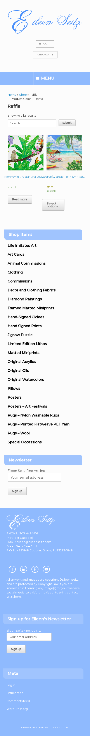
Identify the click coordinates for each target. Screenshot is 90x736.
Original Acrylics (22, 362)
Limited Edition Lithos (27, 344)
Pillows (14, 388)
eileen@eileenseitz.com (33, 542)
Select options (52, 205)
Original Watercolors (26, 379)
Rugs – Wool (19, 433)
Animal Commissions (27, 263)
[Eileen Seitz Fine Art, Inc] (45, 22)
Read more (19, 199)
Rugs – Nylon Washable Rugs (33, 415)
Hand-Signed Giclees (26, 317)
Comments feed (18, 701)
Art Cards (16, 254)
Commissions (20, 281)
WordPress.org (17, 709)
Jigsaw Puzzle (20, 335)
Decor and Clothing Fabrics (32, 290)
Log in (11, 685)
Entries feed (15, 693)
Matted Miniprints (24, 353)
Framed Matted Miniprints (31, 308)
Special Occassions (25, 442)
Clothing (15, 272)
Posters (15, 397)
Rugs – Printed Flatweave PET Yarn (38, 424)
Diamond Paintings (25, 299)
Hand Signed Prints (25, 326)
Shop (23, 94)
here (17, 596)
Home (12, 94)
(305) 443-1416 (28, 533)
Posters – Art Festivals (27, 406)
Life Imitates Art (22, 245)
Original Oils (18, 371)
